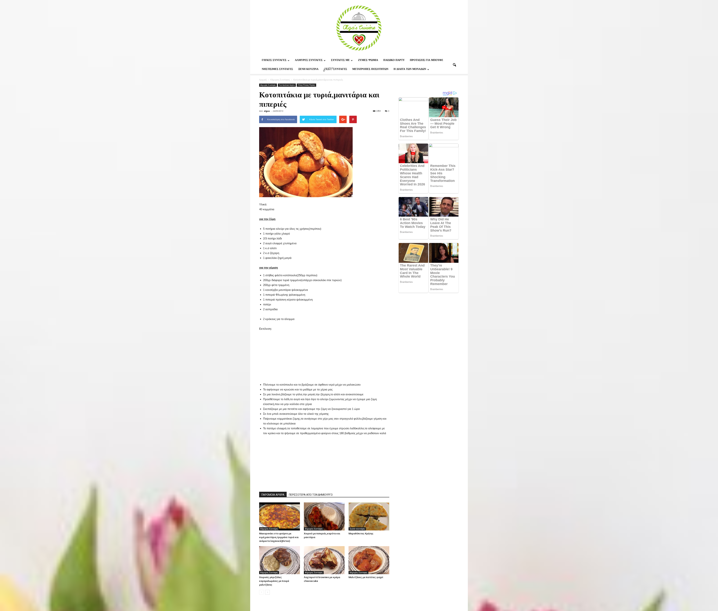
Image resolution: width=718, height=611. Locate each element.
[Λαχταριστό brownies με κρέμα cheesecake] (324, 560)
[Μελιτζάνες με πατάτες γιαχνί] (369, 560)
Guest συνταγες (335, 69)
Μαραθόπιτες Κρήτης (361, 533)
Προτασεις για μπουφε (426, 60)
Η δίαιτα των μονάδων (410, 69)
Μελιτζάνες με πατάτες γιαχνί (366, 577)
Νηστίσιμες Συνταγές (277, 69)
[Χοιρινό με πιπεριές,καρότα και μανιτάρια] (324, 516)
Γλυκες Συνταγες (274, 60)
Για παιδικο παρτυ (287, 85)
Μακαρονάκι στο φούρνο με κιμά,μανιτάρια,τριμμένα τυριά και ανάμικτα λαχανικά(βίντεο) (279, 537)
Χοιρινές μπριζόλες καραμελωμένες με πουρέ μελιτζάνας (274, 581)
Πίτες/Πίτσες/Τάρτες (306, 85)
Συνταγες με (340, 60)
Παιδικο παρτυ (394, 60)
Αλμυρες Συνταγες (309, 60)
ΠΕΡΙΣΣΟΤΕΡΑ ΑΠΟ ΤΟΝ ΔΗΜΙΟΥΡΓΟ (311, 494)
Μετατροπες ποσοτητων (370, 69)
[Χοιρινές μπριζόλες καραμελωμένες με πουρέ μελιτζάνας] (279, 560)
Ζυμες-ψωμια (368, 60)
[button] (454, 65)
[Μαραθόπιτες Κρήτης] (369, 516)
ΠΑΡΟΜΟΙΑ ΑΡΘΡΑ (272, 494)
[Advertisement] (324, 354)
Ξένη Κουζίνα (308, 69)
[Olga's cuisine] (359, 28)
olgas (267, 111)
